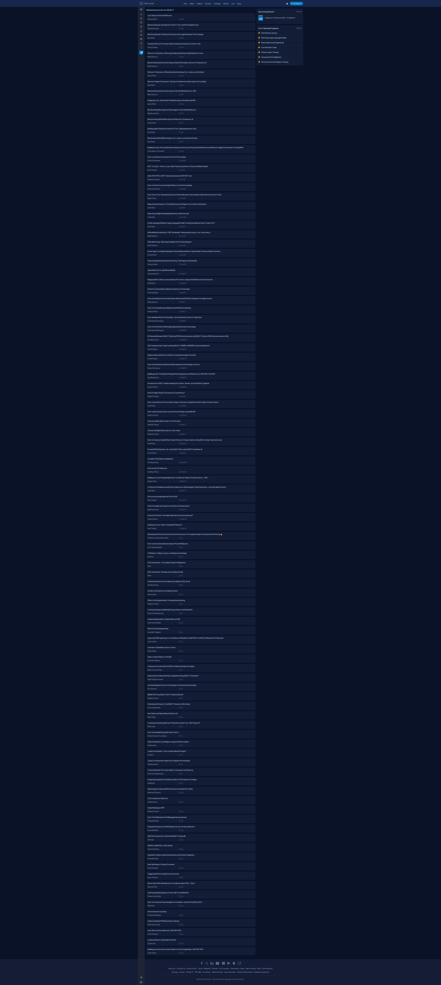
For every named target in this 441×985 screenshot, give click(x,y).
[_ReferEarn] (142, 39)
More (239, 4)
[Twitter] (206, 963)
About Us (172, 968)
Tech (185, 4)
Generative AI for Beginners (271, 57)
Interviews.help (229, 972)
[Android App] (228, 963)
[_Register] (142, 977)
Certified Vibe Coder (269, 47)
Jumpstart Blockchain (245, 972)
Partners (215, 968)
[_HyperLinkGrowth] (141, 52)
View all (298, 11)
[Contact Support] (239, 963)
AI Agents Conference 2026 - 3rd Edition (280, 18)
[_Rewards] (142, 43)
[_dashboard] (142, 18)
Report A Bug (251, 968)
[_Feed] (142, 14)
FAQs (259, 968)
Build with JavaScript (261, 972)
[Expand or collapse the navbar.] (141, 9)
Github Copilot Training (270, 52)
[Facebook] (201, 963)
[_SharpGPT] (142, 47)
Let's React (207, 972)
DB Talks (198, 972)
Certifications (267, 968)
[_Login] (141, 982)
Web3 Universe (217, 972)
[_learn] (142, 27)
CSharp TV (190, 972)
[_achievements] (142, 31)
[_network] (142, 35)
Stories (182, 972)
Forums (208, 4)
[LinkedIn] (211, 963)
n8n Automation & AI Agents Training (274, 62)
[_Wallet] (142, 22)
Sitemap (175, 972)
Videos (199, 4)
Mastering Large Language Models (273, 38)
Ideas (242, 968)
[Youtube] (218, 963)
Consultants (234, 968)
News (192, 4)
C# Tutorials (224, 968)
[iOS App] (233, 963)
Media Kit (207, 968)
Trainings (217, 4)
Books (226, 4)
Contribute (297, 3)
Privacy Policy (191, 968)
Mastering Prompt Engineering (272, 43)
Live (233, 4)
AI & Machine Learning (269, 33)
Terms (200, 968)
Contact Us (181, 968)
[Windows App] (223, 963)
